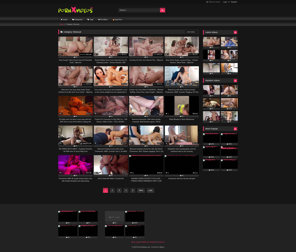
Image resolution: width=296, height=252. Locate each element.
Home (65, 19)
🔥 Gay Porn (117, 19)
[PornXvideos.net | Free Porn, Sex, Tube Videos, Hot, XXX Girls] (75, 10)
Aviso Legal (135, 242)
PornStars (104, 19)
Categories (78, 19)
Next (141, 190)
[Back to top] (288, 245)
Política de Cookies (148, 242)
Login (225, 2)
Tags (91, 19)
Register (234, 2)
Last (150, 190)
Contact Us (161, 242)
